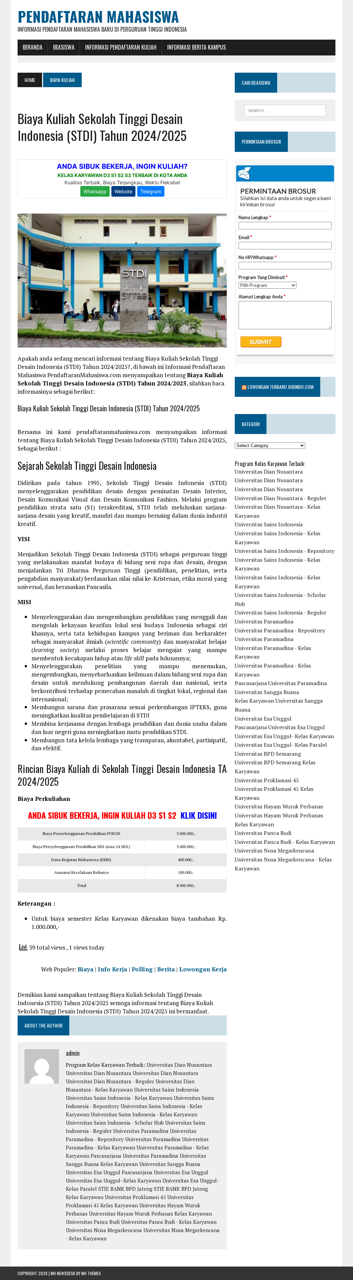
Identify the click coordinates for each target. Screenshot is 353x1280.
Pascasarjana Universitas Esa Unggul (165, 1172)
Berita (166, 969)
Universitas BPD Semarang (268, 753)
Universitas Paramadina (141, 1130)
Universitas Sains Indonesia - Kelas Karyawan (119, 1097)
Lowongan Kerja (203, 969)
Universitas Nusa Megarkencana (104, 1230)
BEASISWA (63, 47)
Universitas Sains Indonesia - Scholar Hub (115, 1122)
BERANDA (32, 47)
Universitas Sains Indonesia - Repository (284, 551)
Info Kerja (112, 969)
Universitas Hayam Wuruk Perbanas (279, 806)
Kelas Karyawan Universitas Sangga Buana (150, 1163)
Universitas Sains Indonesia (166, 1089)
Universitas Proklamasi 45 (135, 1197)
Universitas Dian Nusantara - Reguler (110, 1081)
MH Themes (91, 1273)
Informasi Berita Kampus (196, 47)
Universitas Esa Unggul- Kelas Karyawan (113, 1180)
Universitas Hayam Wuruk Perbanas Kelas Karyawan (150, 1213)
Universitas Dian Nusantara (179, 1064)
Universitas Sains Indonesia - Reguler (280, 612)
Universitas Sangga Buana (267, 692)
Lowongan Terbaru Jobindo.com (280, 386)
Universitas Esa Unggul (93, 1172)
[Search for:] (285, 110)
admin (73, 1053)
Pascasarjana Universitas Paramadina (134, 1155)
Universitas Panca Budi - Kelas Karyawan (168, 1221)
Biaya (85, 969)
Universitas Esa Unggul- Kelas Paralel (281, 745)
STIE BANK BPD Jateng (125, 1188)
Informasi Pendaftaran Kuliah (121, 47)
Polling (142, 969)
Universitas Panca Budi (93, 1221)
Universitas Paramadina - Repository (280, 630)
